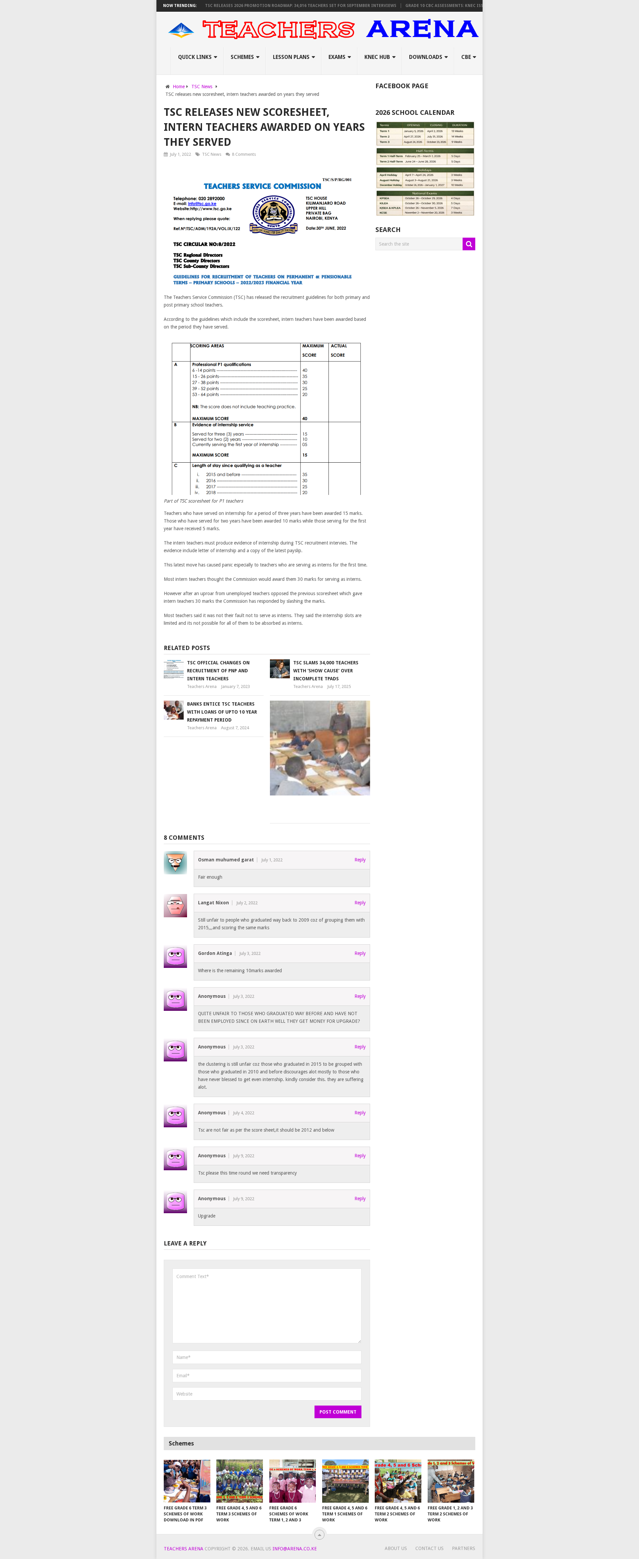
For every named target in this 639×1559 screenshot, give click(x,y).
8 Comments (244, 154)
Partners (463, 1548)
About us (396, 1548)
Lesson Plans (291, 57)
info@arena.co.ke (295, 1548)
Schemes (242, 57)
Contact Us (429, 1548)
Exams (336, 57)
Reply (360, 859)
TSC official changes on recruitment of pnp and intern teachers (218, 670)
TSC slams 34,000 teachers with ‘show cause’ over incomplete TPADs (325, 670)
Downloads (425, 57)
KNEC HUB (377, 57)
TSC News (211, 154)
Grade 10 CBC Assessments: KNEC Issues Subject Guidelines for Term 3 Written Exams (472, 5)
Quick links (195, 57)
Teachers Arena (202, 686)
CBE (466, 57)
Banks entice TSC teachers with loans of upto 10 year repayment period (222, 712)
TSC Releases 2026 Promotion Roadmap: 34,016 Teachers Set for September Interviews (273, 5)
